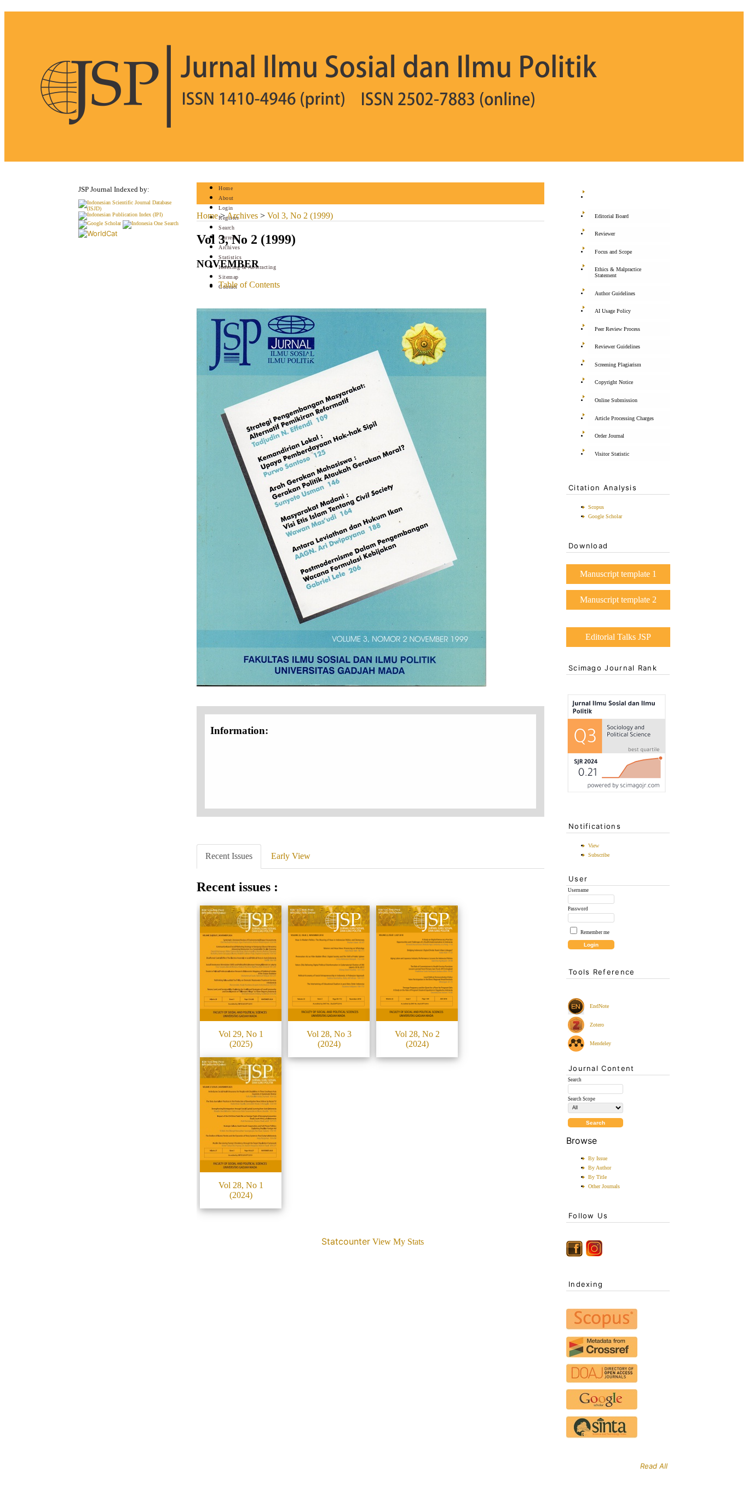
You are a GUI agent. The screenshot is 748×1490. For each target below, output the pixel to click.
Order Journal (609, 436)
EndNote (598, 1006)
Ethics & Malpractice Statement (618, 272)
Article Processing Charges (624, 418)
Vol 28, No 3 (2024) (329, 1038)
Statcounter (345, 1241)
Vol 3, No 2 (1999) (300, 215)
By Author (599, 1168)
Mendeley (598, 1043)
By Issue (597, 1158)
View (593, 846)
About (226, 198)
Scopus (596, 507)
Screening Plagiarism (618, 365)
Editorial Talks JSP (618, 636)
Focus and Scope (613, 252)
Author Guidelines (615, 293)
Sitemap (228, 277)
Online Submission (616, 400)
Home (225, 188)
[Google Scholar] (99, 223)
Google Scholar (605, 516)
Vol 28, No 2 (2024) (417, 1038)
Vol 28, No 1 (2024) (240, 1190)
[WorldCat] (98, 233)
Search (226, 228)
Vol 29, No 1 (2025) (240, 1038)
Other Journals (604, 1186)
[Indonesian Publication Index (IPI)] (120, 214)
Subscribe (598, 855)
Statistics (229, 257)
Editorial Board (612, 216)
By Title (597, 1177)
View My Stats (398, 1241)
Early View (290, 856)
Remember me (594, 932)
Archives (229, 247)
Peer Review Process (617, 329)
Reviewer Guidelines (617, 346)
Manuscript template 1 (618, 573)
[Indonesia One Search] (151, 223)
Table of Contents (249, 284)
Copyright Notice (614, 382)
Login (225, 208)
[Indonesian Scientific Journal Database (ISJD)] (130, 208)
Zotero (597, 1025)
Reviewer (605, 234)
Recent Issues (228, 856)
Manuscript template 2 (618, 599)
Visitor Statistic (612, 454)
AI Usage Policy (613, 311)
